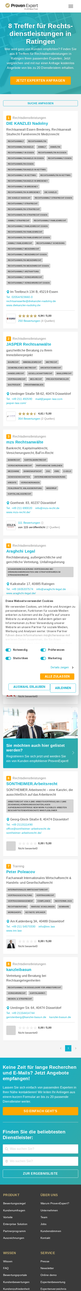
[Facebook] (26, 1263)
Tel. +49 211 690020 (18, 480)
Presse (44, 1204)
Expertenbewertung (52, 1225)
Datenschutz (50, 1272)
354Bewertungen (28, 396)
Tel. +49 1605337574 (19, 558)
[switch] (43, 650)
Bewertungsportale (14, 1218)
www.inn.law (14, 885)
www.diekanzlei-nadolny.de (22, 282)
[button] (27, 293)
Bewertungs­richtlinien (16, 1239)
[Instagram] (64, 1263)
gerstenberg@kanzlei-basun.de (25, 966)
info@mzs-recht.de (46, 480)
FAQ (5, 1211)
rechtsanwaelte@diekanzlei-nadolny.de (29, 278)
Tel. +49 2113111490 (19, 785)
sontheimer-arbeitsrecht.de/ (23, 793)
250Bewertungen (28, 298)
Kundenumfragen (13, 1153)
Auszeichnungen (13, 1181)
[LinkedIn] (45, 1263)
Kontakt (45, 1181)
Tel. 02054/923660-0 (19, 274)
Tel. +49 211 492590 (18, 376)
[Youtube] (55, 1263)
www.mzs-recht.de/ (18, 484)
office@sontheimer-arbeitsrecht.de (27, 789)
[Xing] (36, 1263)
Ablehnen (63, 688)
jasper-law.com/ (16, 380)
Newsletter (47, 1211)
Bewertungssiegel (14, 1146)
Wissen (7, 1204)
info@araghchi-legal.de (49, 558)
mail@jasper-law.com (47, 376)
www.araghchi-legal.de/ (20, 562)
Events (7, 1246)
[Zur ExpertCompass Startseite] (26, 6)
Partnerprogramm (14, 1174)
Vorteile (7, 1160)
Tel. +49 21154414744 (20, 962)
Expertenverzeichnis (52, 1232)
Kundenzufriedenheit (15, 1232)
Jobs (43, 1167)
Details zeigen (60, 667)
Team (43, 1160)
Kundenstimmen (50, 1174)
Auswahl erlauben (30, 687)
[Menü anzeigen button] (70, 6)
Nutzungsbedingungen (29, 1272)
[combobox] (40, 1092)
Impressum (50, 1276)
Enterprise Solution (14, 1167)
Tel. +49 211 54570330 (20, 881)
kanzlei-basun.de (57, 966)
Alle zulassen (58, 676)
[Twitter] (17, 1263)
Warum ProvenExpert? (53, 1146)
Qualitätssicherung (31, 1276)
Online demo (47, 1218)
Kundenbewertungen (15, 1225)
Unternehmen (48, 1153)
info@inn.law (46, 881)
